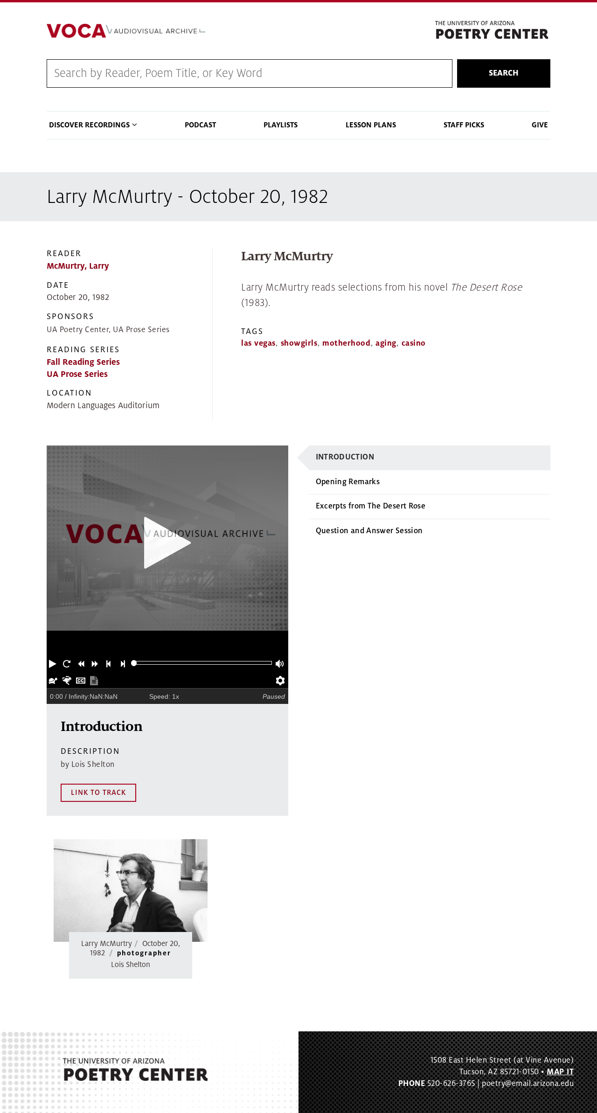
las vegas (258, 343)
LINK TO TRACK (98, 792)
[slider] (134, 663)
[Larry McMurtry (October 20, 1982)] (131, 890)
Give (540, 125)
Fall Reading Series (83, 362)
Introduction (345, 457)
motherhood (346, 343)
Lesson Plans (371, 125)
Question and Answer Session (369, 531)
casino (414, 343)
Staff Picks (464, 125)
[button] (53, 663)
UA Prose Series (77, 374)
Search (504, 73)
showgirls (299, 343)
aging (385, 343)
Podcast (200, 125)
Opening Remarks (348, 482)
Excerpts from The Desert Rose (370, 506)
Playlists (281, 125)
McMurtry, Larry (78, 266)
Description (90, 751)
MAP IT (560, 1072)
